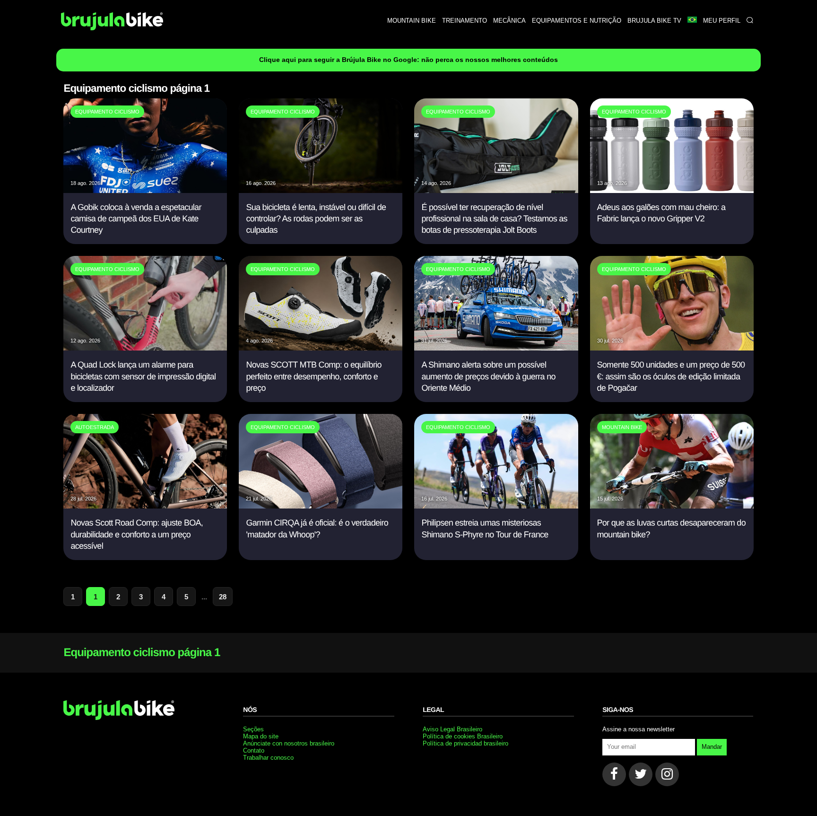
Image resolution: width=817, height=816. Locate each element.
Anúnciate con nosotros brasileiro (288, 743)
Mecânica (509, 20)
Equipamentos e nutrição (576, 20)
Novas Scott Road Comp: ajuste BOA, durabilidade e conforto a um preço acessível (136, 534)
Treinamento (464, 20)
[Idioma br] (692, 20)
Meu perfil (721, 20)
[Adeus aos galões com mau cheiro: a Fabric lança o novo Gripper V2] (672, 190)
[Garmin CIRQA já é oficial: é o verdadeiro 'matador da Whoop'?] (320, 506)
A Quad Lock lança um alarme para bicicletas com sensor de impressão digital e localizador (143, 376)
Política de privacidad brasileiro (465, 743)
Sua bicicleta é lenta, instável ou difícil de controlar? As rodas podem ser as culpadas (316, 218)
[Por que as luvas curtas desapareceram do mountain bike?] (672, 506)
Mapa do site (260, 736)
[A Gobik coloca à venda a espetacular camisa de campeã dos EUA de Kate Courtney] (145, 190)
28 (222, 597)
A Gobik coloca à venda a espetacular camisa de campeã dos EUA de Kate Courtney (135, 218)
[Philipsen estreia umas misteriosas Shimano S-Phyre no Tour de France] (496, 506)
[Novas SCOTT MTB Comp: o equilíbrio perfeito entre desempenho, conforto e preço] (320, 348)
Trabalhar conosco (268, 757)
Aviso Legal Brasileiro (452, 729)
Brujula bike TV (654, 20)
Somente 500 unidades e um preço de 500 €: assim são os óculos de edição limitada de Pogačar (671, 376)
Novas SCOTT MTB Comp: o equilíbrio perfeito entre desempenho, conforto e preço (313, 376)
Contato (253, 750)
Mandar (712, 746)
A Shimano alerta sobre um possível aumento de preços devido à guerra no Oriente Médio (488, 376)
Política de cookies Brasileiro (463, 736)
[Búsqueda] (749, 20)
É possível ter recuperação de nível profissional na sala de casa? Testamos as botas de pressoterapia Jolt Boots (494, 218)
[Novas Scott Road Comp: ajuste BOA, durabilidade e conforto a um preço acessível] (145, 506)
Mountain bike (411, 20)
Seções (253, 729)
